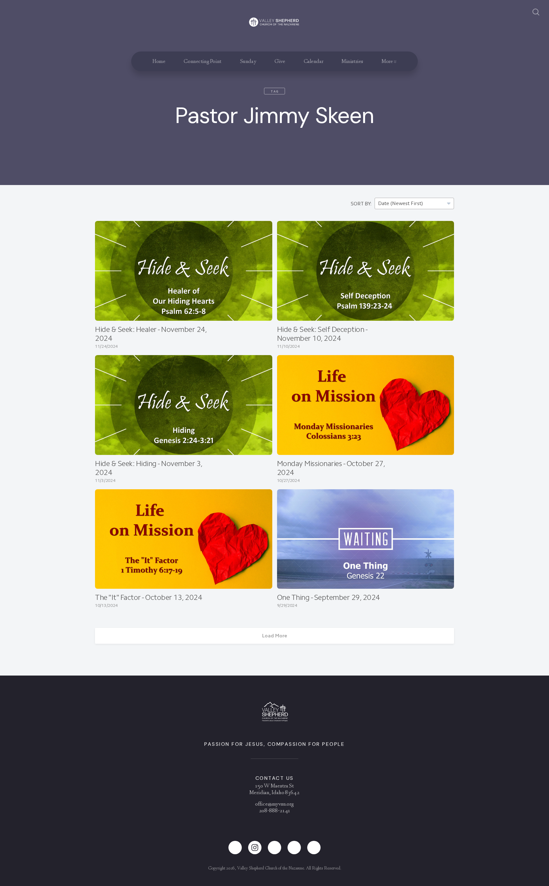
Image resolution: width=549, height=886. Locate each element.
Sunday (248, 61)
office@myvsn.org (274, 804)
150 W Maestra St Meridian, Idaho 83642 (274, 789)
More (388, 61)
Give (279, 61)
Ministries (352, 61)
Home (158, 61)
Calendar (313, 61)
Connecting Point (202, 61)
